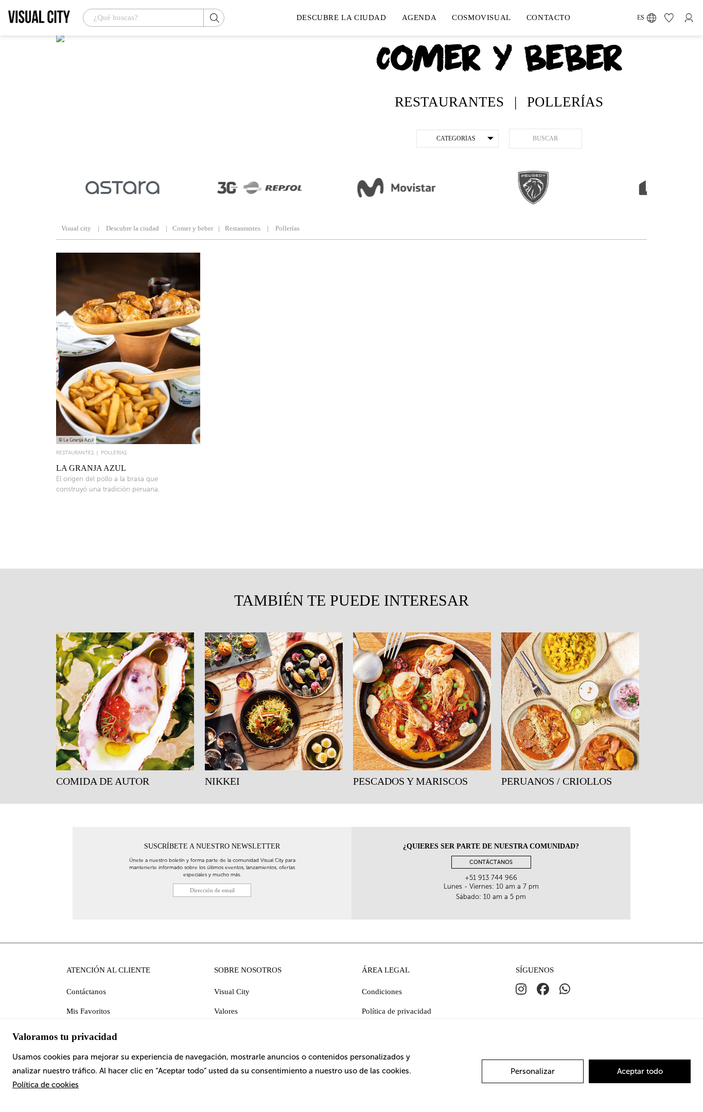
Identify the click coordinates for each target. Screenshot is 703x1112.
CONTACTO (548, 17)
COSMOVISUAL (481, 17)
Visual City (232, 991)
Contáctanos (86, 991)
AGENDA (419, 17)
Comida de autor (102, 781)
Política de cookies (45, 1084)
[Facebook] (543, 989)
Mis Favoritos (88, 1011)
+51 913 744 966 (491, 877)
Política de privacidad (396, 1011)
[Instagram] (521, 989)
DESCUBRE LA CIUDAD (341, 17)
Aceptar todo (640, 1071)
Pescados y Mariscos (410, 781)
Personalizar (533, 1071)
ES (640, 17)
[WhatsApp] (564, 989)
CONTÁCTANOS (491, 862)
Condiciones (382, 991)
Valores (226, 1011)
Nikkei (222, 781)
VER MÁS (128, 532)
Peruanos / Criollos (556, 781)
